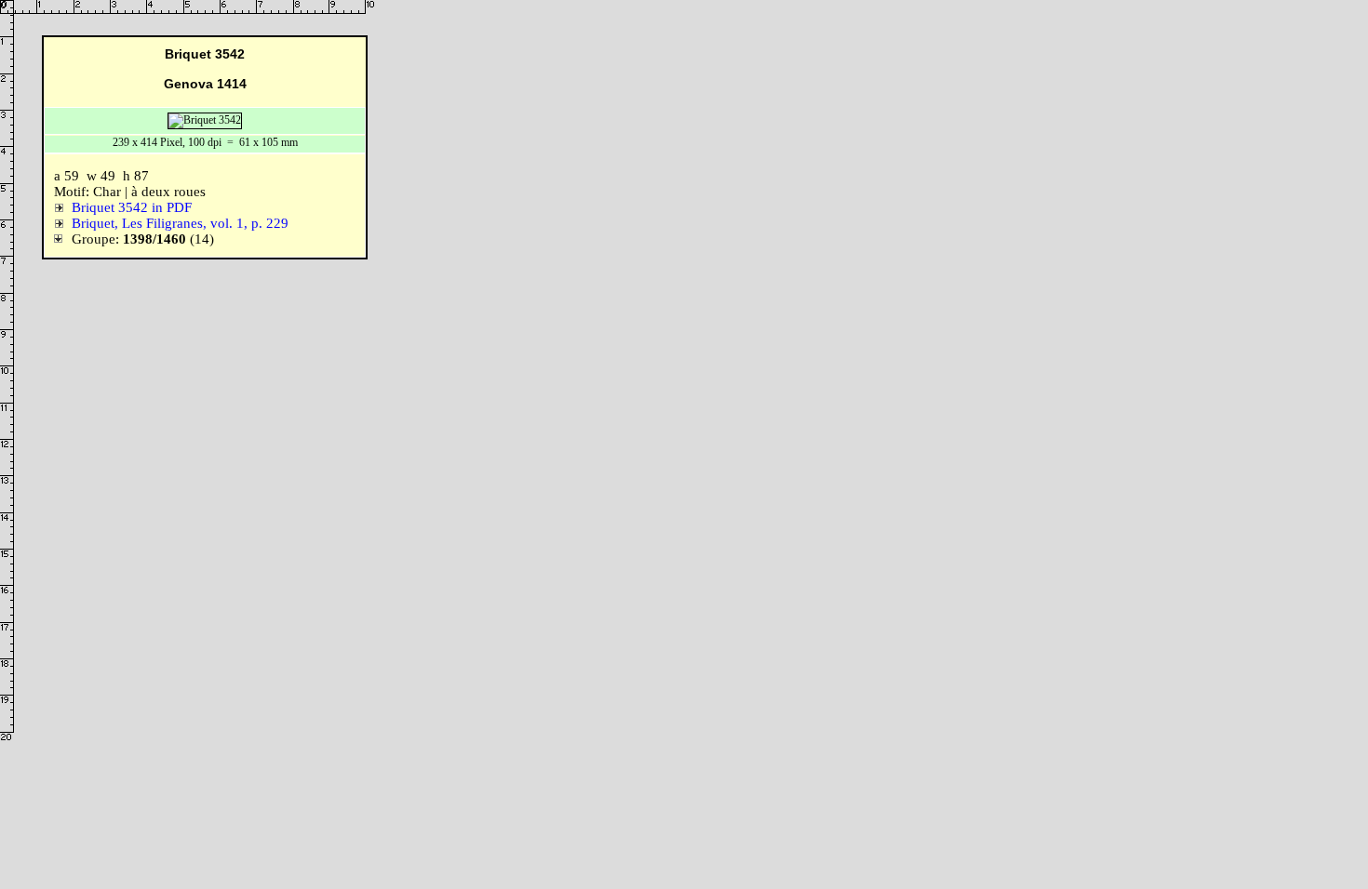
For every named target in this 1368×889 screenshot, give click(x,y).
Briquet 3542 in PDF (132, 207)
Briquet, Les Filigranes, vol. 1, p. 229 (180, 223)
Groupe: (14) (139, 239)
